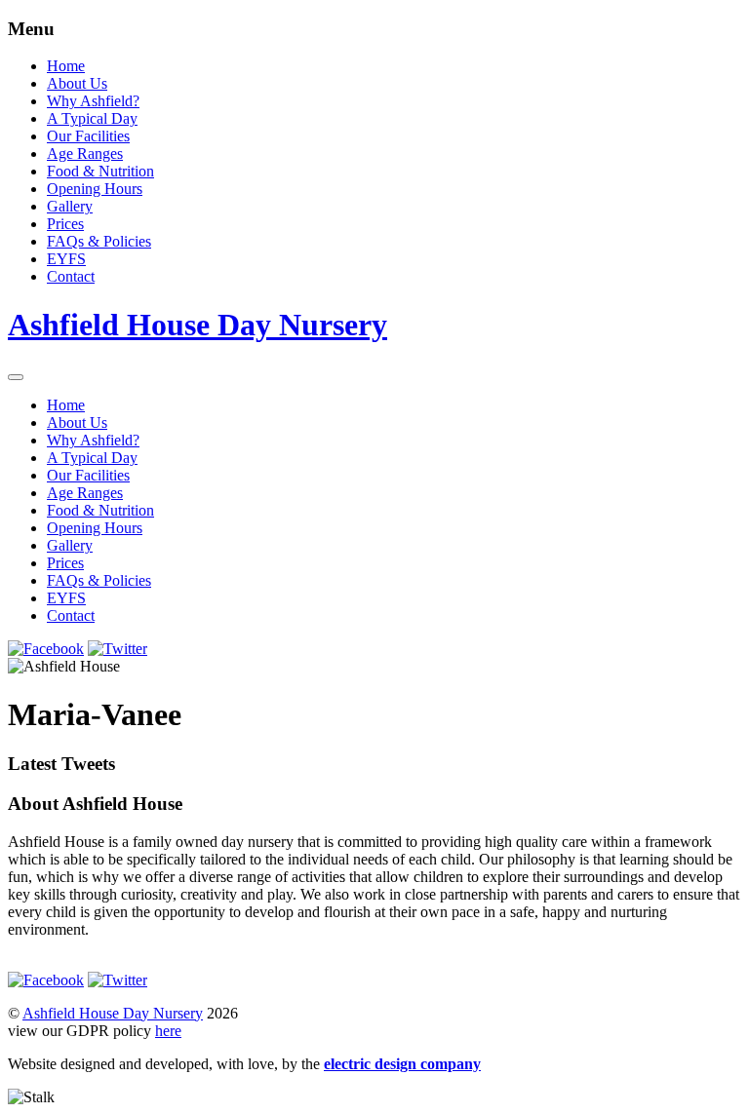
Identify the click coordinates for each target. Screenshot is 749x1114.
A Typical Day (92, 118)
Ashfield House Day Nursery (112, 1013)
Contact (71, 276)
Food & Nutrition (100, 171)
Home (66, 66)
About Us (77, 83)
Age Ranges (85, 153)
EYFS (66, 258)
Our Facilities (88, 136)
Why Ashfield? (93, 101)
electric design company (402, 1064)
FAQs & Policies (99, 241)
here (168, 1030)
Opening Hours (94, 188)
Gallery (70, 206)
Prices (65, 223)
